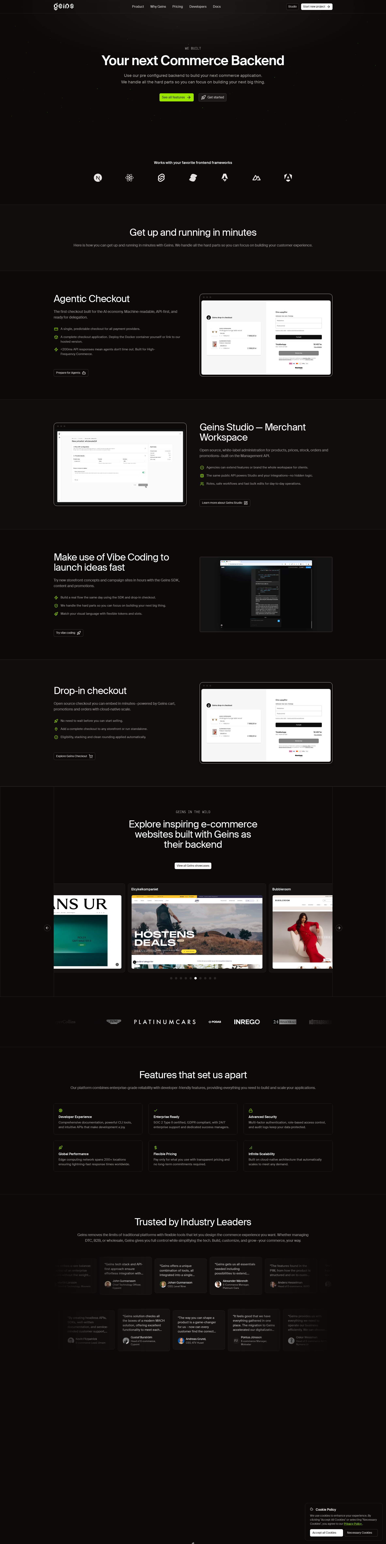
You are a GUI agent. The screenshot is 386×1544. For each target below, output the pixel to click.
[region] (193, 928)
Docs (217, 6)
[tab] (171, 978)
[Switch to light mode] (282, 6)
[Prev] (47, 928)
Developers (197, 6)
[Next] (339, 928)
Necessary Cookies (359, 1532)
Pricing (177, 6)
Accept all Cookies (324, 1532)
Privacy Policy (353, 1524)
